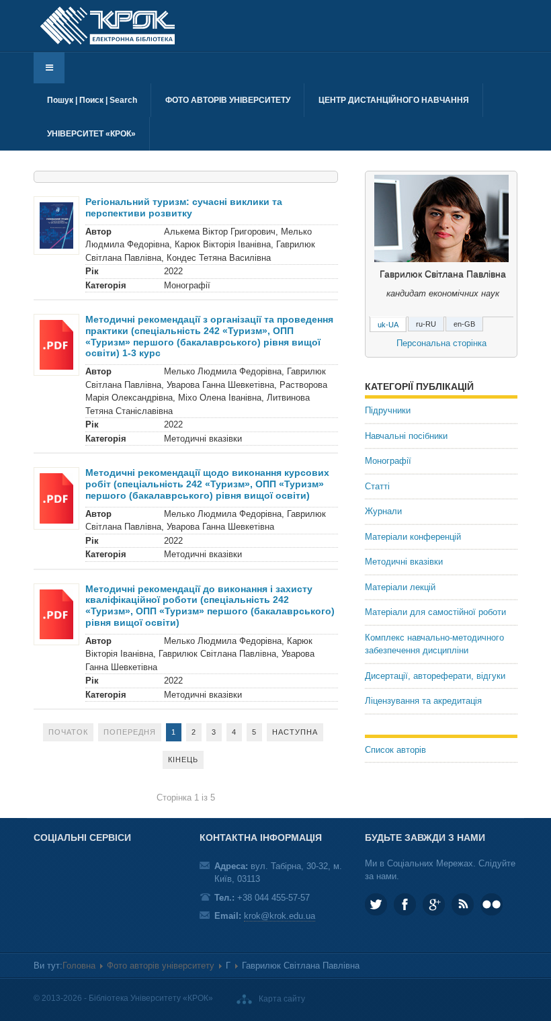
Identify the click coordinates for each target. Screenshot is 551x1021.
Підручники (388, 410)
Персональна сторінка (441, 343)
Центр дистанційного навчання (394, 100)
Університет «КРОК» (91, 133)
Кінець (183, 759)
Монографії (388, 461)
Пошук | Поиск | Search (92, 100)
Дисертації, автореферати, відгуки (435, 676)
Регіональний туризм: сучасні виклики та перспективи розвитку (183, 207)
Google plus (434, 904)
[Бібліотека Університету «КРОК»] (107, 25)
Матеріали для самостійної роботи (435, 612)
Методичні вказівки (404, 562)
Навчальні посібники (406, 436)
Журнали (383, 511)
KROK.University (405, 904)
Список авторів (395, 750)
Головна (78, 966)
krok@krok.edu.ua (279, 916)
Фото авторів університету (227, 100)
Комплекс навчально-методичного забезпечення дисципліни (434, 644)
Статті (377, 486)
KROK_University (376, 904)
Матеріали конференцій (413, 537)
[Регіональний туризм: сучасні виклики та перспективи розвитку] (56, 225)
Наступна (295, 732)
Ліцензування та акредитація (423, 701)
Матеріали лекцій (400, 587)
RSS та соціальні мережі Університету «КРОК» (463, 904)
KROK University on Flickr (491, 904)
